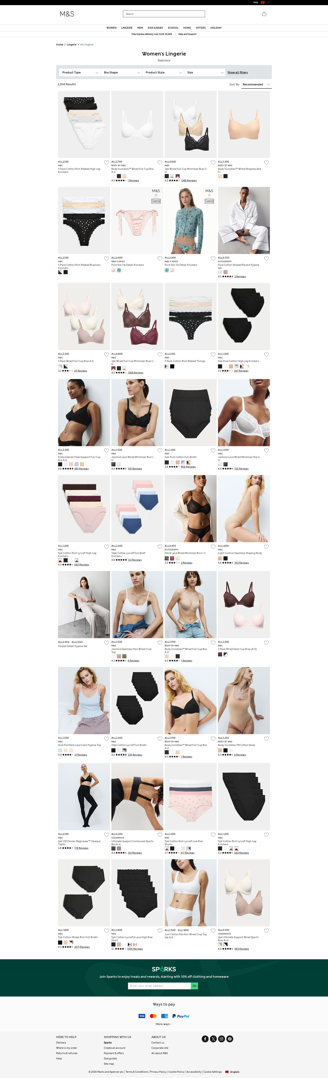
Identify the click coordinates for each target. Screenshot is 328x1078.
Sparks (108, 1042)
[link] (262, 2)
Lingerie (71, 44)
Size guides (110, 1058)
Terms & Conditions (137, 1071)
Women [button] (112, 27)
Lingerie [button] (127, 27)
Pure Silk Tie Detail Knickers (127, 264)
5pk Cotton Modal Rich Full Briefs (78, 937)
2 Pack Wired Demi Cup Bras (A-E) (237, 649)
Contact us (157, 1042)
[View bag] (264, 14)
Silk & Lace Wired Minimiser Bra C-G (185, 553)
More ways (163, 1024)
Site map (109, 1063)
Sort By (234, 84)
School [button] (173, 27)
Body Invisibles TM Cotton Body (236, 745)
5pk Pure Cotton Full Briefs (181, 457)
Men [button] (140, 27)
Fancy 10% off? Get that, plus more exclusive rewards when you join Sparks (164, 2)
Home (59, 44)
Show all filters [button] (238, 72)
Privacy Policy (158, 1071)
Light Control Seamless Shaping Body (240, 553)
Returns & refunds (66, 1053)
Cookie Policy (176, 1071)
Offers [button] (201, 27)
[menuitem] (111, 27)
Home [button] (187, 27)
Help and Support (187, 34)
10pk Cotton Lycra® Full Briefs (129, 745)
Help (59, 1058)
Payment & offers (114, 1053)
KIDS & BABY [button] (155, 27)
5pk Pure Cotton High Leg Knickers (238, 361)
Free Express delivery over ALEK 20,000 (152, 34)
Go (194, 986)
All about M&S (159, 1053)
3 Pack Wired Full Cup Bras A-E (76, 361)
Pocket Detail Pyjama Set (72, 646)
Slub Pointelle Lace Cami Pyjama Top (79, 745)
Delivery (61, 1042)
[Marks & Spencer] (67, 14)
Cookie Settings (212, 1071)
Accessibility (193, 1071)
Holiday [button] (216, 27)
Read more (164, 60)
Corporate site (159, 1047)
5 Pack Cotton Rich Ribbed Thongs (185, 361)
